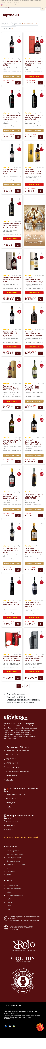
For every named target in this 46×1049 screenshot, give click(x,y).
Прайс (9, 906)
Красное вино (12, 868)
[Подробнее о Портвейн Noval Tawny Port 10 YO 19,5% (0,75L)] (12, 315)
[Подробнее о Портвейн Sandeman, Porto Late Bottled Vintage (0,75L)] (34, 261)
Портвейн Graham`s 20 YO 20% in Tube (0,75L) (12, 279)
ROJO (22, 732)
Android (15, 929)
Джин (9, 875)
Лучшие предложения (14, 851)
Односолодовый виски (15, 854)
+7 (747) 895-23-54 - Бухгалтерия (17, 772)
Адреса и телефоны (14, 889)
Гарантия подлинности (15, 896)
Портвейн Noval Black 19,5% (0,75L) (11, 603)
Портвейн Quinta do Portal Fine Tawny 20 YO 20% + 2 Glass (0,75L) (12, 659)
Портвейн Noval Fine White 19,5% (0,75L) (32, 388)
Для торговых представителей (21, 837)
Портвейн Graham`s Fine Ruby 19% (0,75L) (12, 63)
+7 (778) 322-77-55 (12, 763)
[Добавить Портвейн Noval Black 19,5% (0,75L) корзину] (18, 624)
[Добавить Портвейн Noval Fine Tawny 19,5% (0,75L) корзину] (18, 570)
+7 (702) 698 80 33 (12, 798)
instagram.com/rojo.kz (10, 5)
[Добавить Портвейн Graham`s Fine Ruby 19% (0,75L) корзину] (18, 82)
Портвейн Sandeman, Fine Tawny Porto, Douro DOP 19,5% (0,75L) (34, 443)
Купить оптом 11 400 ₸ (12, 184)
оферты (7, 1018)
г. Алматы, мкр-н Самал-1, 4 (15, 794)
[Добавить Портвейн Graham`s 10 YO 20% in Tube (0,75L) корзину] (40, 82)
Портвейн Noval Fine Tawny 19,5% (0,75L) (10, 550)
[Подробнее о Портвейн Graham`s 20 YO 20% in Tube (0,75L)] (12, 261)
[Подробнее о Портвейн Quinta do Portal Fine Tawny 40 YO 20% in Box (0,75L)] (34, 640)
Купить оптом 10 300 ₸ (12, 76)
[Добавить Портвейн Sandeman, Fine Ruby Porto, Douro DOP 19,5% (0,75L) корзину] (18, 515)
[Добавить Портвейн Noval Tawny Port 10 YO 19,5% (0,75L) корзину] (18, 353)
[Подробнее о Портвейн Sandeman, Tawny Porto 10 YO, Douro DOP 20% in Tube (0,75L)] (34, 152)
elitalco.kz (9, 780)
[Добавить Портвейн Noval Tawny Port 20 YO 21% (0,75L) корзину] (40, 624)
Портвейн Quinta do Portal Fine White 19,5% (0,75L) (34, 496)
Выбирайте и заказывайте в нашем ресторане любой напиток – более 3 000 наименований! (21, 1)
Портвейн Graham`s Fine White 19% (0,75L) (12, 442)
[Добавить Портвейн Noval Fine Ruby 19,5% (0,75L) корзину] (18, 191)
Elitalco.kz (7, 736)
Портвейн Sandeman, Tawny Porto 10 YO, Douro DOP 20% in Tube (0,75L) (33, 173)
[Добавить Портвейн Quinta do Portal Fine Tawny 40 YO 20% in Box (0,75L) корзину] (40, 678)
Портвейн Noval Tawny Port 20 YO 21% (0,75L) (33, 604)
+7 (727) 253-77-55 (12, 755)
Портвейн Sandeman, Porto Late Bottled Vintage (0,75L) (34, 280)
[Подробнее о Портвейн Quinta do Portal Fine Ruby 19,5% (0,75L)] (12, 98)
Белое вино (11, 871)
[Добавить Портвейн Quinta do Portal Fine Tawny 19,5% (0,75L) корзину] (40, 137)
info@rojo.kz (10, 803)
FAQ (8, 909)
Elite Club (10, 902)
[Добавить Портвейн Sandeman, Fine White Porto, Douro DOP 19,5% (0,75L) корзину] (40, 570)
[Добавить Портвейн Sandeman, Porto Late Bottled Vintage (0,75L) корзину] (40, 299)
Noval (16, 180)
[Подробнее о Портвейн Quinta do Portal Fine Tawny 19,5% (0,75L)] (34, 98)
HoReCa (9, 899)
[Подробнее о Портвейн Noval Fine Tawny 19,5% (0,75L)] (12, 531)
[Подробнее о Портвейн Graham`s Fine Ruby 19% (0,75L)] (12, 44)
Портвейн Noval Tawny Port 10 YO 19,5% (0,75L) (10, 334)
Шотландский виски (14, 858)
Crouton (14, 739)
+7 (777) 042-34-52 (12, 767)
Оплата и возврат (13, 885)
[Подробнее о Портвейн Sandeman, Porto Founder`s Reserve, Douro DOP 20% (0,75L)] (34, 315)
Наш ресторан (34, 76)
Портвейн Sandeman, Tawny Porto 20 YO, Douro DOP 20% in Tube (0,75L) (11, 389)
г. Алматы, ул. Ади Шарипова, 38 (17, 750)
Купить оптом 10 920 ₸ (12, 130)
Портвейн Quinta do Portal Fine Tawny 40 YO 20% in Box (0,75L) (34, 659)
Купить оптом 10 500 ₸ (34, 455)
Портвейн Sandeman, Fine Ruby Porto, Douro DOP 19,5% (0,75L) (11, 497)
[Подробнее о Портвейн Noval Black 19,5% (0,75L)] (12, 585)
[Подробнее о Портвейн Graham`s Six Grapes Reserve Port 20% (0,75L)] (12, 207)
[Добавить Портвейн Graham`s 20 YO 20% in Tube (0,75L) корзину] (18, 299)
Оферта (9, 892)
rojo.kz (8, 807)
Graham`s (18, 71)
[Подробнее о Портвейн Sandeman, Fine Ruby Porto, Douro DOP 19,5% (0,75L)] (12, 477)
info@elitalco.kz (11, 776)
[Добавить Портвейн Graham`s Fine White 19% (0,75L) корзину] (18, 461)
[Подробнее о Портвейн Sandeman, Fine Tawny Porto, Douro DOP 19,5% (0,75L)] (34, 423)
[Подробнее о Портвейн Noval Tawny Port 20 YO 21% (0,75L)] (34, 585)
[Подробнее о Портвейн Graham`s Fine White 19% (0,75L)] (12, 423)
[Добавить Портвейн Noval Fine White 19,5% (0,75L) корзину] (40, 407)
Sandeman (40, 180)
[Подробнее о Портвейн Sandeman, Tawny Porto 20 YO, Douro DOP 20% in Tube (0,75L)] (12, 369)
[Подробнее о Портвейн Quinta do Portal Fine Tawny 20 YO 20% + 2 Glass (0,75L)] (12, 640)
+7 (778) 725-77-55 (12, 759)
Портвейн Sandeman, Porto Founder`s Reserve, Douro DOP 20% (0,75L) (33, 335)
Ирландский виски (13, 861)
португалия (6, 71)
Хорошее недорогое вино (16, 864)
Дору (12, 71)
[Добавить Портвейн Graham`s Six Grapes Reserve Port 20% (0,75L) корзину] (18, 245)
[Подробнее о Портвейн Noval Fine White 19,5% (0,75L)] (34, 369)
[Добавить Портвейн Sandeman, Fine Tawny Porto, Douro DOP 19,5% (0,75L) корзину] (40, 461)
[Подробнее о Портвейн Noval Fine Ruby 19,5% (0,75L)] (12, 152)
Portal (16, 126)
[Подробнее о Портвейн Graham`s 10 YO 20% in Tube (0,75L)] (34, 44)
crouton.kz (9, 830)
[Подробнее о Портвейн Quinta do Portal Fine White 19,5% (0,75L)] (34, 477)
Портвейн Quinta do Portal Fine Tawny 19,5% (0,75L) (34, 117)
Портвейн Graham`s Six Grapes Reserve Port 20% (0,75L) (12, 225)
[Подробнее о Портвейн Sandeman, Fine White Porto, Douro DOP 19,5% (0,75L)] (34, 531)
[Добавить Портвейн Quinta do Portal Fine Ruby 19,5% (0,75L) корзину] (18, 137)
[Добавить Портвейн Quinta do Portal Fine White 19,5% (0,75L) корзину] (40, 515)
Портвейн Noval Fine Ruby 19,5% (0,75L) (10, 171)
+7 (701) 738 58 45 (12, 821)
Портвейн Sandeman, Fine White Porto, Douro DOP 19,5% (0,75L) (33, 551)
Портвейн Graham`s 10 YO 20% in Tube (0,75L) (34, 63)
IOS (11, 929)
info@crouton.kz (11, 825)
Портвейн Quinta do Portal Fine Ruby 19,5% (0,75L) (12, 117)
